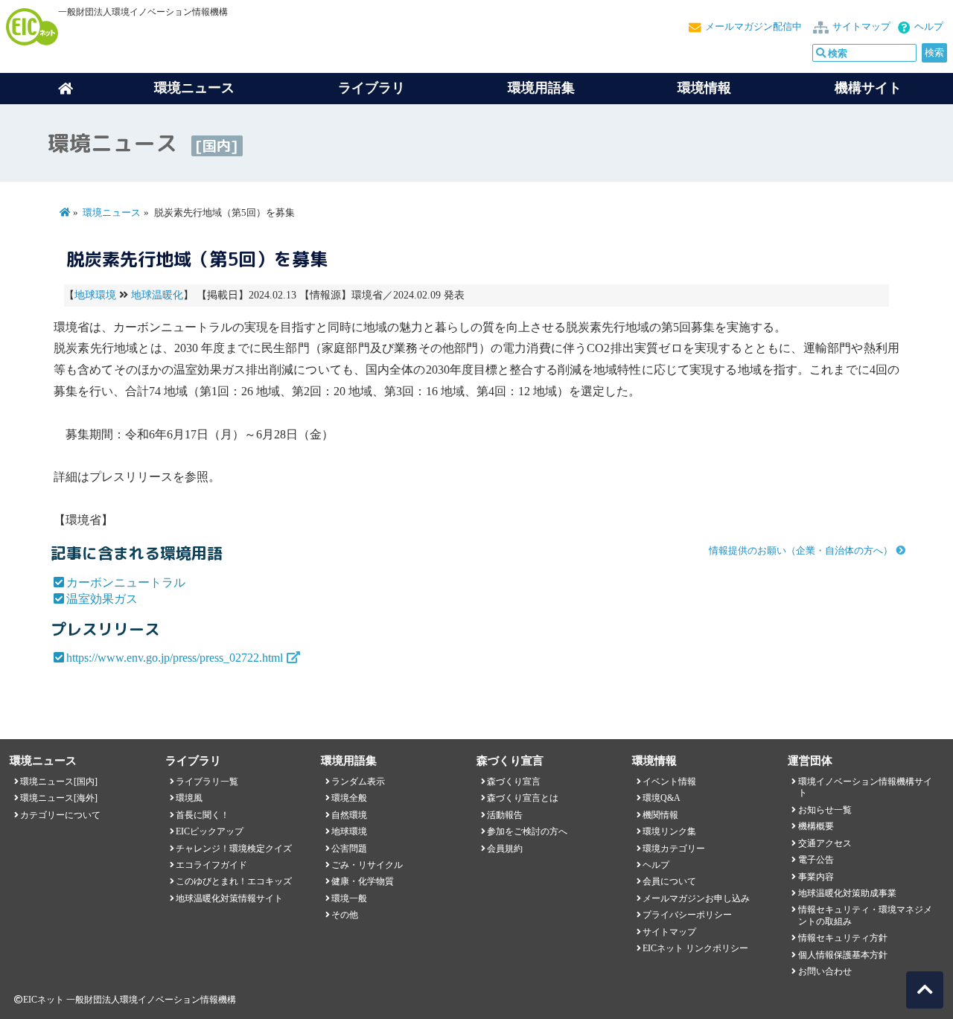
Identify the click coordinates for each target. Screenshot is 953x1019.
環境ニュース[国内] (59, 781)
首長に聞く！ (202, 815)
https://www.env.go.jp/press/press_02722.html (174, 657)
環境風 (189, 798)
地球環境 (95, 295)
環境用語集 (541, 87)
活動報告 (505, 815)
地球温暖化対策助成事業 (847, 893)
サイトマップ (861, 27)
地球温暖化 (157, 295)
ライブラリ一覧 (207, 781)
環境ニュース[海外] (59, 798)
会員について (669, 881)
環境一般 (349, 898)
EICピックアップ (209, 831)
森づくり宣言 (514, 781)
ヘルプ (928, 27)
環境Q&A (662, 798)
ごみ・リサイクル (367, 865)
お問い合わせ (825, 971)
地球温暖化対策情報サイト (229, 898)
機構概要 (816, 826)
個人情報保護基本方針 (842, 955)
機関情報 (660, 815)
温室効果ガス (102, 598)
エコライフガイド (211, 865)
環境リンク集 (669, 831)
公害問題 (349, 848)
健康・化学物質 (362, 881)
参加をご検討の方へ (527, 831)
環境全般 (349, 798)
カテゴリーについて (60, 815)
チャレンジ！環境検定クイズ (234, 848)
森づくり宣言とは (522, 798)
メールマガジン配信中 (753, 27)
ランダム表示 (358, 781)
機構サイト (868, 87)
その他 (344, 915)
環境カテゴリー (674, 848)
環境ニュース (112, 213)
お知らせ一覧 (825, 810)
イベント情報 (669, 781)
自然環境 (349, 815)
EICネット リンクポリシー (695, 948)
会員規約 (505, 848)
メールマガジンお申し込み (696, 898)
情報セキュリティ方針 (842, 938)
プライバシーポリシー (687, 915)
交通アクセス (825, 843)
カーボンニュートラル (125, 582)
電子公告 (816, 860)
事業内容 (816, 877)
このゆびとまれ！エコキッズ (234, 881)
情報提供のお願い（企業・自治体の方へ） (801, 551)
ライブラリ (371, 87)
